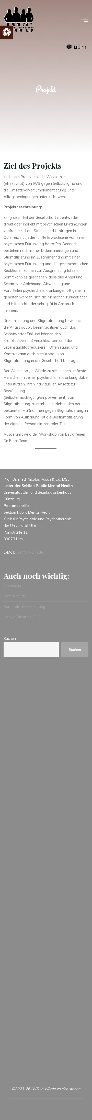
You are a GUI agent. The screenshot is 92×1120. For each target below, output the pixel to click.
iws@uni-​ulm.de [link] (29, 552)
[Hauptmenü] (83, 19)
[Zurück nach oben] (72, 1100)
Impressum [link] (13, 585)
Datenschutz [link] (14, 596)
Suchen (10, 638)
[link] (6, 32)
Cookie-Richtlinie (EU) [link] (22, 617)
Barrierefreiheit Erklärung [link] (24, 606)
